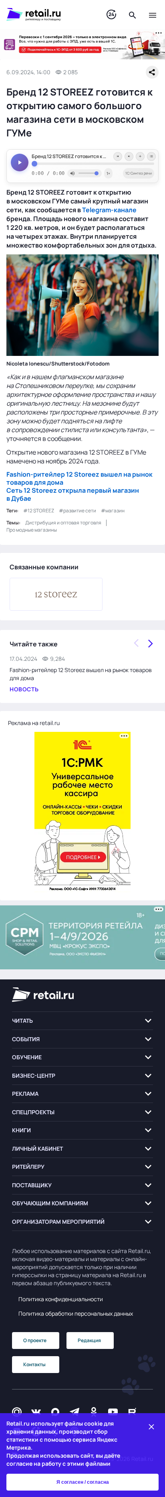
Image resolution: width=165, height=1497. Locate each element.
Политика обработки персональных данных (75, 1313)
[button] (82, 1021)
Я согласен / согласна (82, 1482)
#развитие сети (77, 510)
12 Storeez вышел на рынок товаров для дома (79, 478)
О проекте (34, 1340)
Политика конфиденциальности (60, 1299)
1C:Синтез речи (138, 173)
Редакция (89, 1340)
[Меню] (153, 14)
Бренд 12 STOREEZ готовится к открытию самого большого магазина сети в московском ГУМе (93, 156)
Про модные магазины (31, 529)
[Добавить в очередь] (140, 156)
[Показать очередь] (151, 156)
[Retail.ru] (48, 14)
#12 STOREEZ (38, 510)
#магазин (113, 510)
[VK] (36, 1412)
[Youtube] (113, 1412)
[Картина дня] (111, 15)
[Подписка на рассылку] (17, 1412)
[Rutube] (132, 1412)
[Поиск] (132, 14)
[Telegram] (74, 1412)
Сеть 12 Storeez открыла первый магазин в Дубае (72, 494)
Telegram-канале (109, 209)
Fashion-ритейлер (35, 474)
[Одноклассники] (94, 1412)
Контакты (34, 1364)
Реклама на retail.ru (34, 723)
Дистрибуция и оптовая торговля (63, 522)
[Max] (55, 1412)
